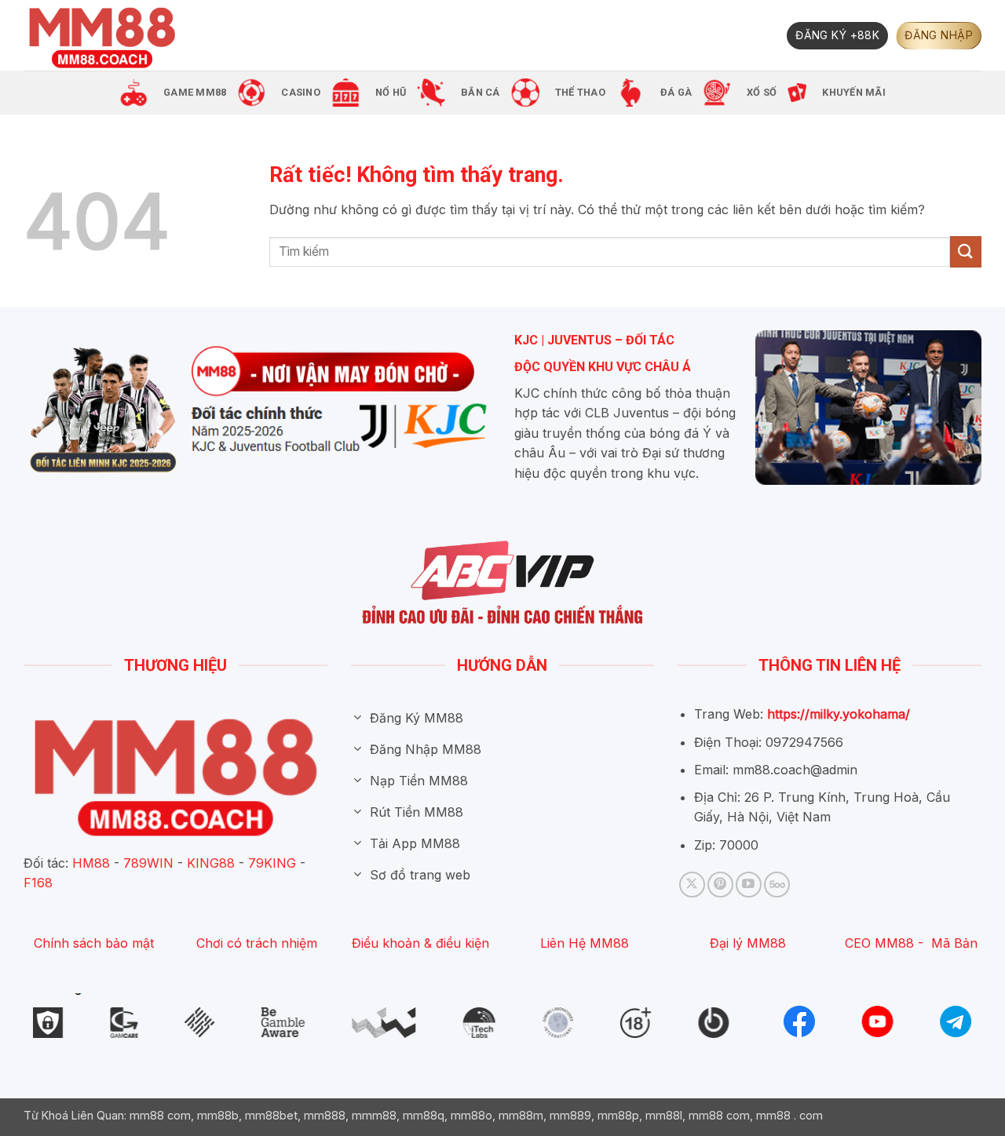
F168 (38, 882)
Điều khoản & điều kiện (420, 943)
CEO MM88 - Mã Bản (911, 943)
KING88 (211, 863)
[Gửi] (965, 251)
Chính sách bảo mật (94, 943)
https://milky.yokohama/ (838, 714)
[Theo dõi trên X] (692, 885)
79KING (272, 863)
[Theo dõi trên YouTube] (749, 885)
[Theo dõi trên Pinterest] (720, 885)
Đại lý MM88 (748, 943)
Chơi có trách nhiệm (256, 943)
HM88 (91, 863)
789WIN (148, 863)
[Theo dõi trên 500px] (777, 885)
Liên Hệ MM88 (584, 943)
